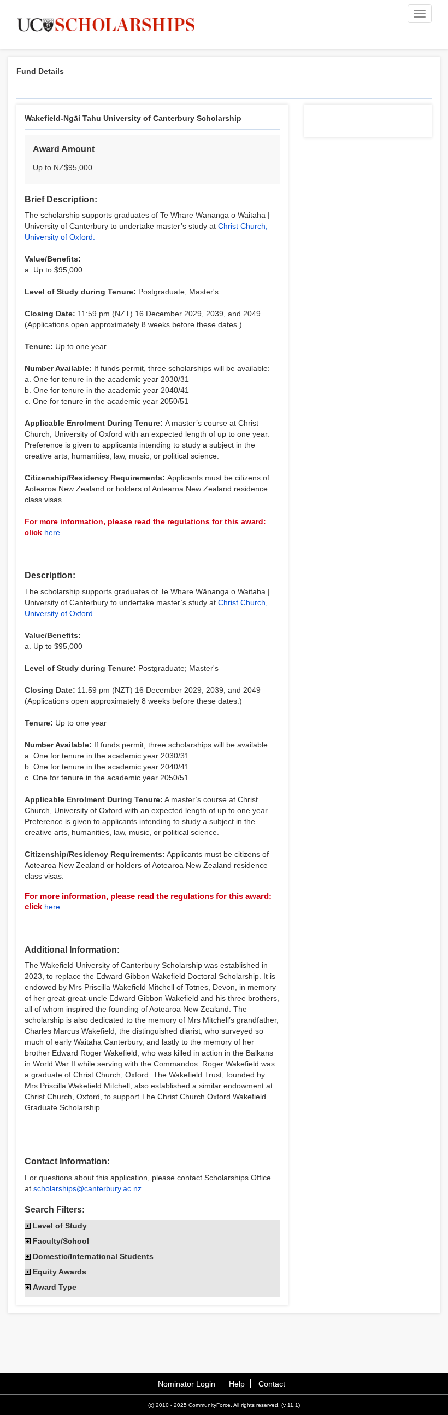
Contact (271, 1383)
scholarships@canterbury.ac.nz (87, 1188)
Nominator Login (186, 1383)
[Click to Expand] (28, 1226)
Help (237, 1383)
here (52, 532)
